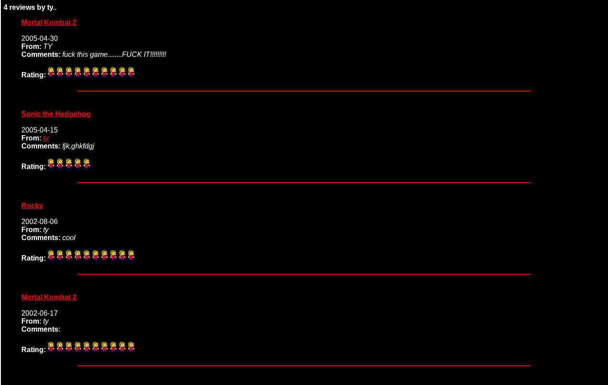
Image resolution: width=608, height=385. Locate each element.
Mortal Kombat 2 (49, 22)
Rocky (32, 205)
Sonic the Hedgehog (56, 114)
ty (46, 138)
